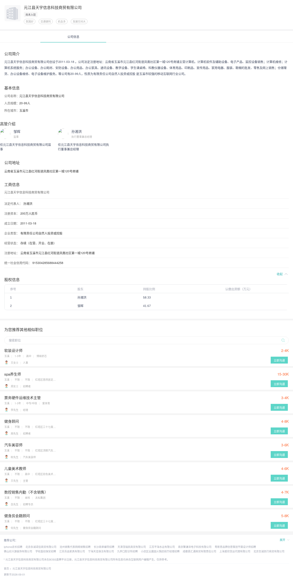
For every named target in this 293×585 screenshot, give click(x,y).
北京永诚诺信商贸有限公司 (41, 547)
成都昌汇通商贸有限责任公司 (199, 551)
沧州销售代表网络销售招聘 (75, 547)
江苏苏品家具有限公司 (72, 551)
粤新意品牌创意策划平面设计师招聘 (235, 547)
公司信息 (73, 36)
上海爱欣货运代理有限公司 (234, 551)
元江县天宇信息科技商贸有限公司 (31, 568)
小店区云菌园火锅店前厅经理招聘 (160, 551)
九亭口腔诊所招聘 (127, 551)
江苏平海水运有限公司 (162, 547)
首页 (6, 568)
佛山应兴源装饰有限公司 (18, 551)
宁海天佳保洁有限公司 (101, 551)
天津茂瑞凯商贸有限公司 (132, 547)
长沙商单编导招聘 (104, 547)
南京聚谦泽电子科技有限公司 (194, 547)
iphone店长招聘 (13, 547)
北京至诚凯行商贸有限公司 (269, 551)
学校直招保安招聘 (45, 551)
